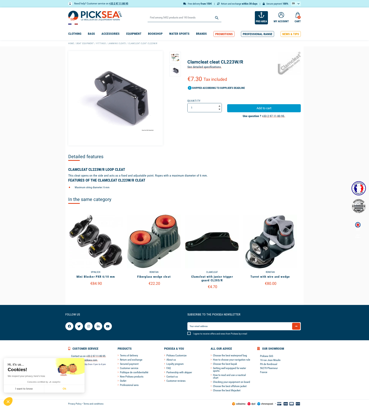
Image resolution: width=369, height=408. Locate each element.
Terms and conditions (93, 403)
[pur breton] (359, 206)
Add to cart (264, 108)
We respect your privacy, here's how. (26, 376)
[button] (224, 34)
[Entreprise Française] (359, 188)
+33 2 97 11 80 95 (118, 3)
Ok (64, 388)
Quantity (194, 100)
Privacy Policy (74, 403)
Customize (96, 293)
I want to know (24, 388)
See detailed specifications (204, 67)
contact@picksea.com (85, 360)
